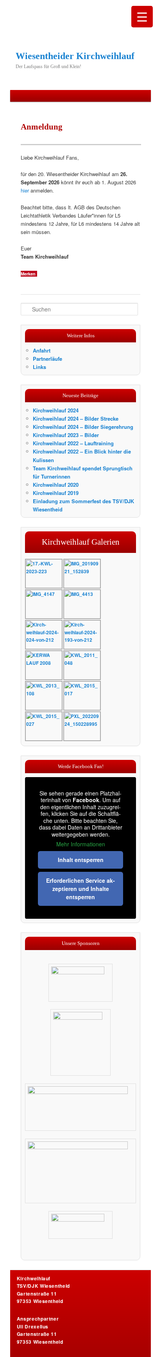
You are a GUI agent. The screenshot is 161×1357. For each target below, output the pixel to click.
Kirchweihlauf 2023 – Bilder (66, 435)
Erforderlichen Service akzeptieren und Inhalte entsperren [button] (80, 888)
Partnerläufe (47, 358)
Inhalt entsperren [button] (81, 860)
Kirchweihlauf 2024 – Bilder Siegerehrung (83, 426)
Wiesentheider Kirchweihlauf (75, 56)
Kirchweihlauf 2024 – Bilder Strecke (75, 418)
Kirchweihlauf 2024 (56, 410)
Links (39, 367)
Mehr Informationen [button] (80, 844)
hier (25, 190)
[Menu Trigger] (142, 16)
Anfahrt (41, 350)
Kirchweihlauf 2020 (56, 484)
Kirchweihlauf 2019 (56, 493)
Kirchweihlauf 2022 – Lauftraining (73, 443)
